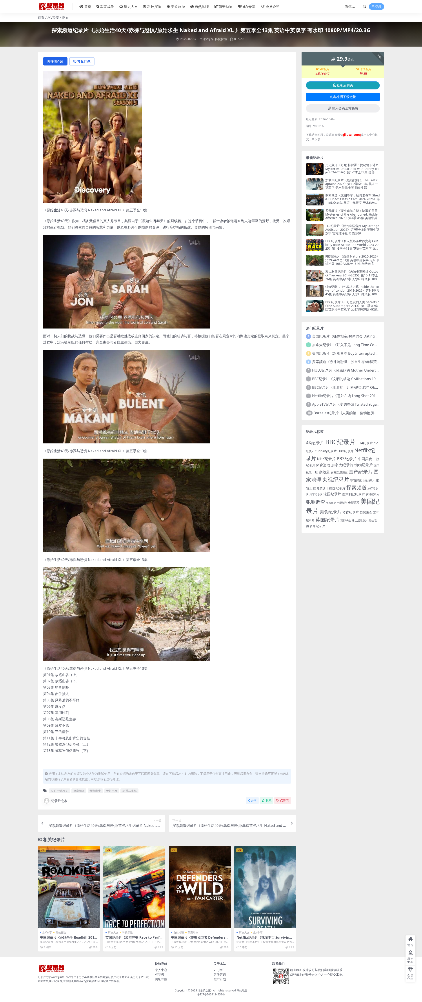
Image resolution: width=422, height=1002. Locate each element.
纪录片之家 (59, 801)
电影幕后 (354, 503)
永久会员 (365, 69)
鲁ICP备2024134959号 (211, 994)
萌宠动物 (225, 6)
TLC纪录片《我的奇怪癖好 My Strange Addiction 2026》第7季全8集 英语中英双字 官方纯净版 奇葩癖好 (352, 229)
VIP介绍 (219, 970)
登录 (378, 6)
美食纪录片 (331, 511)
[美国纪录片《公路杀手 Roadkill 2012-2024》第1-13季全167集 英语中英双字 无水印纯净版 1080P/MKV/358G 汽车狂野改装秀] (69, 887)
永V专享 (249, 6)
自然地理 (202, 6)
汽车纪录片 (316, 494)
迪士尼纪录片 (360, 520)
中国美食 (365, 458)
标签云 (159, 974)
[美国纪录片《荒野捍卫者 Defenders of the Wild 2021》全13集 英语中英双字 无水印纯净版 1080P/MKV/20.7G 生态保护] (200, 887)
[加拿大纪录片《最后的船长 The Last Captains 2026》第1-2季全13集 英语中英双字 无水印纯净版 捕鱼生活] (315, 184)
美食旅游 (178, 6)
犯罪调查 (315, 502)
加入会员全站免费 (345, 108)
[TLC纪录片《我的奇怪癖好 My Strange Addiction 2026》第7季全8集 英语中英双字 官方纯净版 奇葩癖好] (315, 230)
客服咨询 (220, 974)
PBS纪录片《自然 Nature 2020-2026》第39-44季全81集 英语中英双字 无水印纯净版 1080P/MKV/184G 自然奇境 (352, 260)
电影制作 (342, 503)
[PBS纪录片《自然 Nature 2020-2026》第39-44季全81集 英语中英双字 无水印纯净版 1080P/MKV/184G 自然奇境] (315, 260)
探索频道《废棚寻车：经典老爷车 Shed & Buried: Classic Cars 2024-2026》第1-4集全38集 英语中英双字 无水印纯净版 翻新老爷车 (352, 200)
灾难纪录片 (372, 494)
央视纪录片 (335, 479)
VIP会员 (324, 69)
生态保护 (331, 502)
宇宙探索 (356, 480)
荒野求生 (95, 791)
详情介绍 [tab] (57, 61)
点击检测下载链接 (343, 97)
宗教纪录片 (369, 480)
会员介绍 (273, 6)
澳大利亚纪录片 (353, 494)
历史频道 (322, 472)
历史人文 (131, 6)
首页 (87, 6)
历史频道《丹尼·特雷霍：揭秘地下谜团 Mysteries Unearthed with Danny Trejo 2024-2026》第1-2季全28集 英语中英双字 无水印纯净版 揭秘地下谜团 (352, 170)
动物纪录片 (363, 464)
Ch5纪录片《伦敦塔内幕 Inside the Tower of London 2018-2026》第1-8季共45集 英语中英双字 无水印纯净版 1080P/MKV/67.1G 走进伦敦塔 (352, 292)
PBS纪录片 (347, 458)
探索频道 (79, 791)
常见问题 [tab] (84, 61)
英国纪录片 (327, 519)
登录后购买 (345, 85)
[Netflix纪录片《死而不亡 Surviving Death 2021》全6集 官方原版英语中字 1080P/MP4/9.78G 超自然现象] (265, 887)
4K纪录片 (315, 442)
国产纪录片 (361, 471)
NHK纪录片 (326, 458)
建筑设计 (322, 488)
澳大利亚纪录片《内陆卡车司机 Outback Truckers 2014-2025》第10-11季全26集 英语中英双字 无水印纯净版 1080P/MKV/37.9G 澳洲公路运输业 (351, 277)
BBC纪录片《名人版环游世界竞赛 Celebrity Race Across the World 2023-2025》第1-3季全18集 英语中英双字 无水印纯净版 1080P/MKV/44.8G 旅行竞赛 (352, 246)
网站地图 (242, 990)
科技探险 (154, 6)
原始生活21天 (59, 791)
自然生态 (366, 512)
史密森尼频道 (339, 472)
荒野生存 (111, 791)
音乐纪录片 (317, 526)
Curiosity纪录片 (326, 451)
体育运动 (323, 465)
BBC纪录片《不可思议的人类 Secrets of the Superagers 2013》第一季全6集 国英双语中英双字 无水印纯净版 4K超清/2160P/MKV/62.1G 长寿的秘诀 (352, 307)
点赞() (284, 800)
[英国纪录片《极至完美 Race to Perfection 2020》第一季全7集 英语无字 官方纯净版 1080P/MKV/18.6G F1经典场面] (134, 887)
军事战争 (107, 6)
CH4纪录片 (365, 443)
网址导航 (161, 979)
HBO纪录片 (345, 451)
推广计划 (220, 979)
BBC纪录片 (340, 442)
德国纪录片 (337, 488)
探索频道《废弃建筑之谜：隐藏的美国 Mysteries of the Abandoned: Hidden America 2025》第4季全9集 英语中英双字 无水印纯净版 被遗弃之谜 (352, 216)
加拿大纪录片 (342, 464)
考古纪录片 (350, 512)
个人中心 (161, 970)
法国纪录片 (332, 493)
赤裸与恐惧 (129, 791)
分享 (254, 800)
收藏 (268, 800)
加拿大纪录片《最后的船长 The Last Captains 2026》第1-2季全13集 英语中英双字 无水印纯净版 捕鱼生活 (351, 184)
